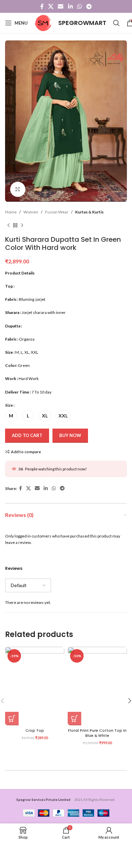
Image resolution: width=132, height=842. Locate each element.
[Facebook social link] (42, 6)
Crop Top (34, 730)
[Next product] (22, 225)
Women (30, 211)
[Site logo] (43, 22)
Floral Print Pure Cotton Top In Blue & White (97, 733)
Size (9, 405)
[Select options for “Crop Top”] (12, 718)
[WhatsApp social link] (79, 6)
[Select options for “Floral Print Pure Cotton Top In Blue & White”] (74, 718)
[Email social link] (61, 6)
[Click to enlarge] (17, 189)
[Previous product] (8, 225)
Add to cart (27, 435)
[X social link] (51, 6)
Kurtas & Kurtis (89, 211)
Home (11, 211)
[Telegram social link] (89, 6)
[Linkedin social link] (70, 6)
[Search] (116, 23)
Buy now (70, 435)
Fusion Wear (56, 211)
